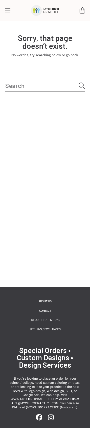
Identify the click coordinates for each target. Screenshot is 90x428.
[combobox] (45, 85)
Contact (45, 311)
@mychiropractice (42, 407)
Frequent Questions (45, 320)
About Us (45, 301)
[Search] (81, 85)
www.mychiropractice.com (34, 399)
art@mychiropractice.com (35, 403)
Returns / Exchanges (45, 329)
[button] (7, 10)
